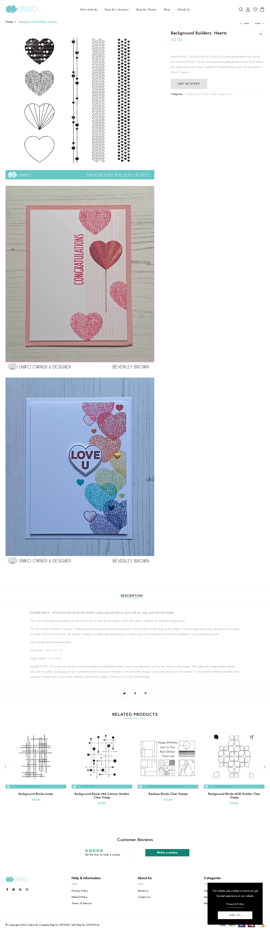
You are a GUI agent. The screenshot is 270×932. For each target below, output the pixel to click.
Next (258, 23)
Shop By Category (117, 9)
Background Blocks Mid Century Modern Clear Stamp (102, 796)
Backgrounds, (193, 94)
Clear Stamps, (218, 94)
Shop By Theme (146, 9)
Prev (247, 23)
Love (228, 94)
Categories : (177, 94)
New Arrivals (88, 9)
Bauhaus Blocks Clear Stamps (168, 794)
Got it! (235, 915)
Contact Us (144, 897)
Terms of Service (82, 903)
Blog (167, 9)
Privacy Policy (80, 891)
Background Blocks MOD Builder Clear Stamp (234, 796)
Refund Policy (79, 897)
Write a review (167, 852)
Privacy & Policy (235, 904)
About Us (183, 9)
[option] (36, 767)
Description (132, 596)
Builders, (206, 94)
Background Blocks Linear (35, 794)
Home (9, 22)
